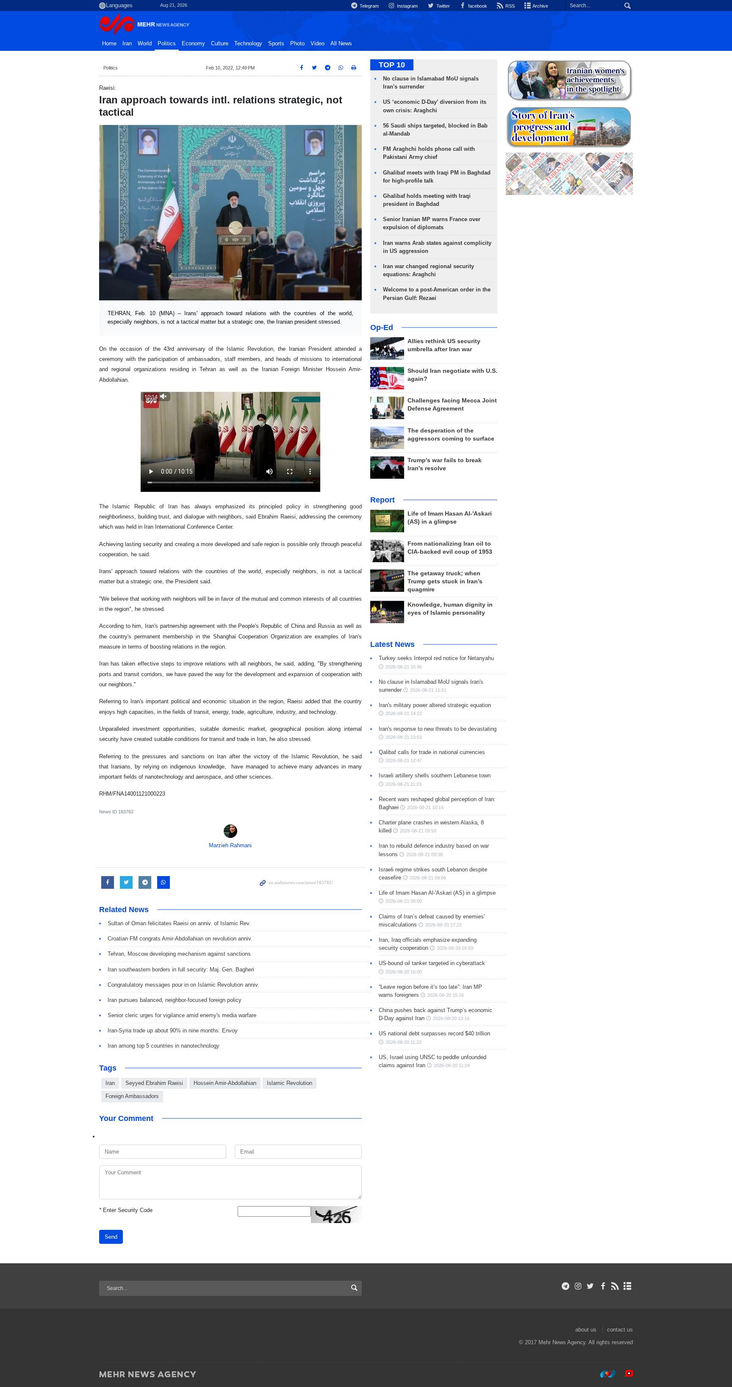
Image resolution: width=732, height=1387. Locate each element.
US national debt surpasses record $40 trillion (434, 1033)
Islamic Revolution (289, 1083)
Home (109, 44)
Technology (248, 44)
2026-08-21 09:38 (424, 854)
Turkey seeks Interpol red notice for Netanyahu (436, 658)
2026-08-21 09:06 (428, 877)
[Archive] (627, 1286)
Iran (127, 44)
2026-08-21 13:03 (403, 737)
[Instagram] (578, 1286)
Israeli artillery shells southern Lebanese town (435, 775)
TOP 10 (392, 65)
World (145, 44)
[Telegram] (565, 1286)
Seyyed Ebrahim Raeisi (154, 1083)
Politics (167, 44)
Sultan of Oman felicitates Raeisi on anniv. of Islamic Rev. (179, 923)
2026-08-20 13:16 (451, 1018)
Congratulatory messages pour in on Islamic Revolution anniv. (183, 985)
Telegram (368, 5)
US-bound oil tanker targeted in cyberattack (432, 963)
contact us (620, 1329)
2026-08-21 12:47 (403, 760)
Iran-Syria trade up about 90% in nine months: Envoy (173, 1030)
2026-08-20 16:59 (455, 948)
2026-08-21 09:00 (403, 901)
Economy (193, 44)
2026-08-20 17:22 (443, 924)
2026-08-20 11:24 (452, 1065)
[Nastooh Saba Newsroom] (604, 1374)
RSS (509, 5)
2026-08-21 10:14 (425, 807)
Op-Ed (381, 327)
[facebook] (602, 1286)
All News (341, 44)
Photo (297, 44)
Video (317, 44)
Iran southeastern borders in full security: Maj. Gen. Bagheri (181, 969)
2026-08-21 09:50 (418, 830)
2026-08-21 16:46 (403, 666)
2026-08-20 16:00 (403, 971)
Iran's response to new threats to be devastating (437, 729)
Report (382, 500)
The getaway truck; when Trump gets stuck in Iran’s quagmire (445, 581)
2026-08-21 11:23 (403, 784)
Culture (219, 44)
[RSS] (615, 1286)
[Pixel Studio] (625, 1374)
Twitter (442, 5)
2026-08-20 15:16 (445, 995)
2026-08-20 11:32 (403, 1042)
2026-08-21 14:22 (403, 713)
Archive (540, 5)
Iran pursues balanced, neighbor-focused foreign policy (174, 1000)
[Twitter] (590, 1286)
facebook (477, 5)
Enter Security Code (125, 1210)
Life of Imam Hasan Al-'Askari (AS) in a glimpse (437, 893)
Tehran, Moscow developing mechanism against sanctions (179, 954)
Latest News (392, 644)
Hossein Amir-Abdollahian (225, 1083)
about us (585, 1329)
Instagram (407, 5)
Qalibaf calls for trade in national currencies (432, 752)
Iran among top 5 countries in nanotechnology (163, 1046)
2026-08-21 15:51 (428, 690)
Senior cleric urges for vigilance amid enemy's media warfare (182, 1015)
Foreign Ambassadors (132, 1096)
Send (111, 1237)
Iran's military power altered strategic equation (435, 705)
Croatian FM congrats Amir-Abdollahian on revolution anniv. (180, 938)
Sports (276, 44)
